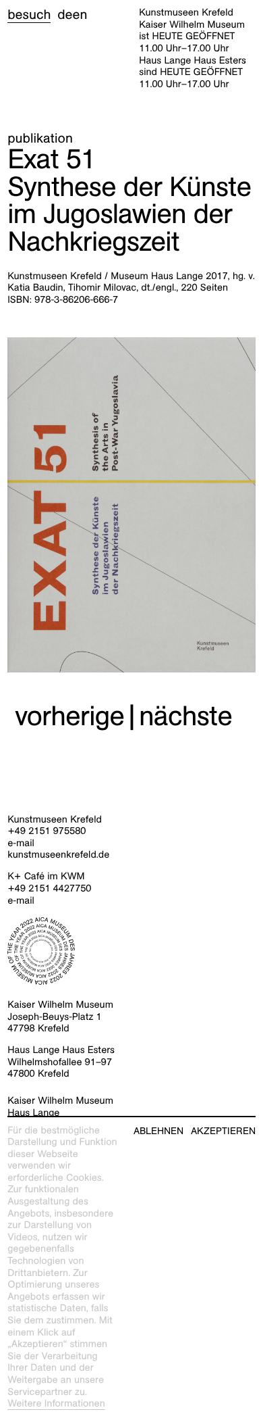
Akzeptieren (223, 1131)
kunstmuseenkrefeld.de (58, 855)
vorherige (69, 716)
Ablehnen (158, 1131)
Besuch (29, 15)
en (79, 15)
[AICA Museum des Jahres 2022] (131, 951)
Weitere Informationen (56, 1404)
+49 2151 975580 (46, 831)
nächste (185, 716)
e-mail (20, 843)
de (64, 15)
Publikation (40, 138)
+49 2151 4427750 (49, 889)
